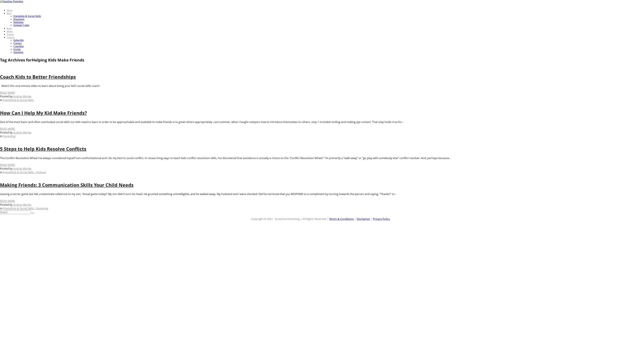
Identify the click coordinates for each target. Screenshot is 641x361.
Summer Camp (21, 25)
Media (10, 31)
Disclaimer (363, 219)
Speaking (18, 52)
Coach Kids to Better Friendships (38, 77)
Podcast (10, 34)
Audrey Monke (22, 96)
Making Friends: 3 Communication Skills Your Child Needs (67, 185)
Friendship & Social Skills (27, 16)
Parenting (18, 22)
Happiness (18, 19)
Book (9, 28)
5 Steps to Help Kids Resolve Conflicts (43, 149)
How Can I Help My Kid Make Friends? (43, 113)
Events (17, 49)
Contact (17, 43)
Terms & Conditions (341, 219)
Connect (10, 37)
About (9, 10)
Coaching (18, 46)
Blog (9, 13)
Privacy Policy (381, 219)
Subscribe (18, 40)
